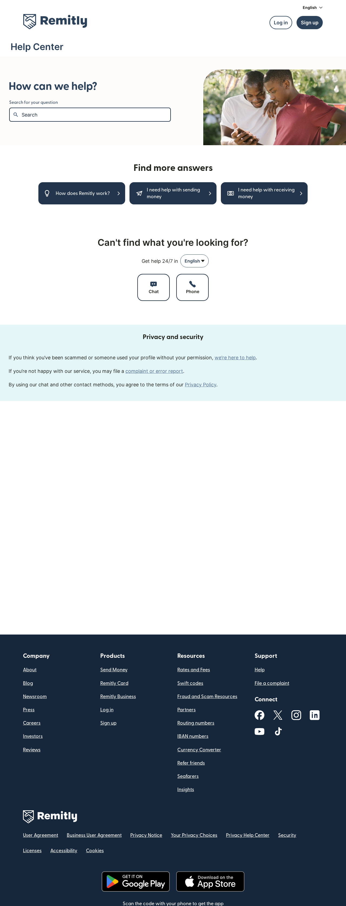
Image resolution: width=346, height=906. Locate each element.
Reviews (32, 750)
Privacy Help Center (248, 835)
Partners (186, 710)
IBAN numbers (192, 736)
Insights (185, 789)
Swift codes (190, 683)
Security (287, 835)
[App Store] (210, 881)
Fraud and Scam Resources (207, 696)
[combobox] (194, 260)
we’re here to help (235, 357)
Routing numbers (195, 723)
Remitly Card (114, 683)
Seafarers (188, 776)
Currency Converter (199, 750)
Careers (32, 723)
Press (29, 710)
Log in (107, 710)
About (29, 670)
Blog (28, 683)
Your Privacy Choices (194, 835)
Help (260, 670)
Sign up (108, 723)
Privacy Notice (146, 835)
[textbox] (96, 114)
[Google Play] (136, 881)
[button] (313, 7)
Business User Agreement (94, 835)
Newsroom (35, 696)
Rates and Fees (193, 670)
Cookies (95, 850)
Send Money (114, 670)
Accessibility (63, 850)
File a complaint (272, 683)
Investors (33, 736)
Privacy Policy (200, 384)
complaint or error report (154, 371)
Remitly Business (118, 696)
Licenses (32, 850)
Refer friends (191, 763)
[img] (55, 21)
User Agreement (40, 835)
